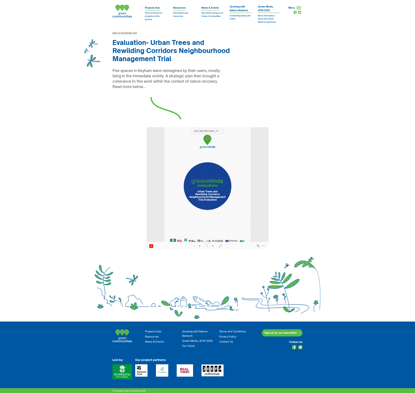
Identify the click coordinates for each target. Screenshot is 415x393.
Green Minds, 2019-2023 (197, 340)
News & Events (154, 341)
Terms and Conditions (232, 331)
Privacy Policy (228, 336)
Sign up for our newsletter (280, 332)
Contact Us (226, 341)
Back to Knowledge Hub (125, 33)
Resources (152, 336)
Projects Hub (153, 331)
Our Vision (188, 345)
